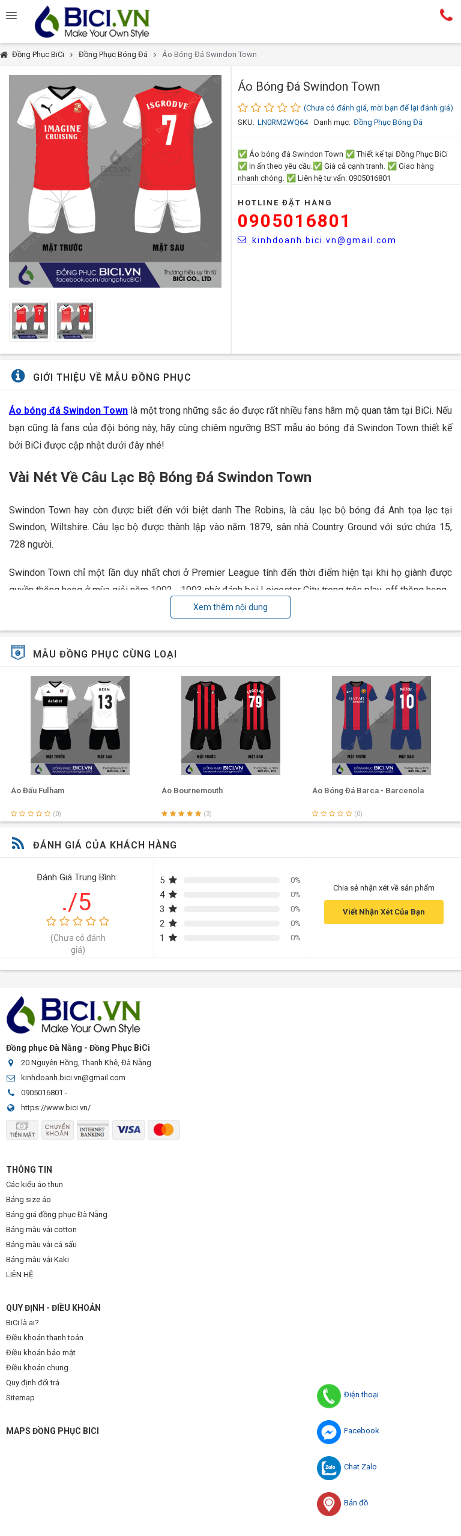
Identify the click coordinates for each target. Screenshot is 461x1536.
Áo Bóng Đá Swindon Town (209, 54)
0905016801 (295, 220)
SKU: (246, 122)
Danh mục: (332, 122)
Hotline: (446, 15)
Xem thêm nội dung (230, 607)
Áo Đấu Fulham (37, 790)
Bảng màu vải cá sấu (41, 1244)
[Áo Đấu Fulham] (80, 725)
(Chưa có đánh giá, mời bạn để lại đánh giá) (378, 107)
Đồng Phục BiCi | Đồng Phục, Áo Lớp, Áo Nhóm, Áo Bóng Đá (102, 22)
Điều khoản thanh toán (44, 1337)
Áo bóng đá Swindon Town (68, 410)
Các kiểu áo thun (34, 1184)
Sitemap (20, 1397)
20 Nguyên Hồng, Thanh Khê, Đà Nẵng (86, 1062)
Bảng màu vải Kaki (37, 1259)
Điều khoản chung (37, 1367)
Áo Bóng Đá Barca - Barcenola (368, 790)
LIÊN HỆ (19, 1274)
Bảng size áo (28, 1199)
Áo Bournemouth (192, 790)
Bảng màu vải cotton (41, 1229)
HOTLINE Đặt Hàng (285, 202)
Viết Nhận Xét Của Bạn (384, 911)
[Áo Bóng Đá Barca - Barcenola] (381, 725)
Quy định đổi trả (32, 1382)
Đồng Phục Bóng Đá (113, 54)
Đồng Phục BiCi (38, 54)
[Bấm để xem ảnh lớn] (115, 181)
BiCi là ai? (22, 1322)
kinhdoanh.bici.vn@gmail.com (324, 240)
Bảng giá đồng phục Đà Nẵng (56, 1214)
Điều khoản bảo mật (41, 1352)
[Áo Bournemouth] (230, 725)
